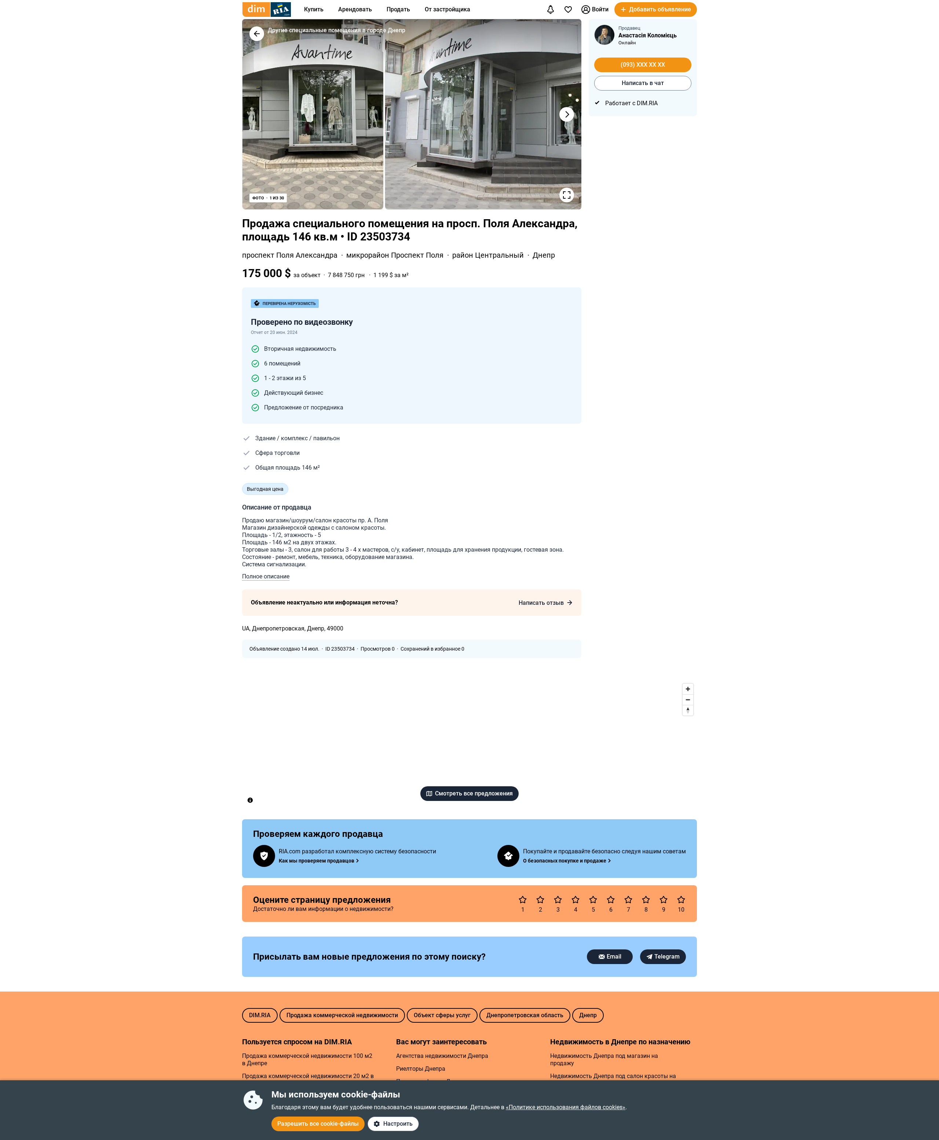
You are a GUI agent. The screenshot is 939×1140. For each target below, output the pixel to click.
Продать (398, 9)
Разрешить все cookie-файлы (318, 1123)
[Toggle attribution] (250, 800)
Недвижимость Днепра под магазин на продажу (604, 1059)
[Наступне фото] (566, 114)
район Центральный (489, 255)
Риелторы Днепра (420, 1068)
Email (614, 956)
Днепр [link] (544, 255)
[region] (469, 744)
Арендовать (355, 9)
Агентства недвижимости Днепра (442, 1055)
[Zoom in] (688, 689)
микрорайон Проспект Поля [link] (395, 255)
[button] (655, 9)
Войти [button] (600, 9)
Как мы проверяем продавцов (316, 861)
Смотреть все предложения (474, 793)
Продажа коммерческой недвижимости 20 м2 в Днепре (308, 1080)
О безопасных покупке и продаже (564, 861)
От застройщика (447, 9)
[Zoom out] (688, 699)
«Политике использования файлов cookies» (565, 1107)
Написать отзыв (541, 602)
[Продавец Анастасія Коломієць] (604, 35)
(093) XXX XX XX (643, 64)
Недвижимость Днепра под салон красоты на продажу (613, 1080)
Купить (314, 9)
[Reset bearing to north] (688, 710)
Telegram (667, 956)
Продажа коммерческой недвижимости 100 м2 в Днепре (307, 1059)
